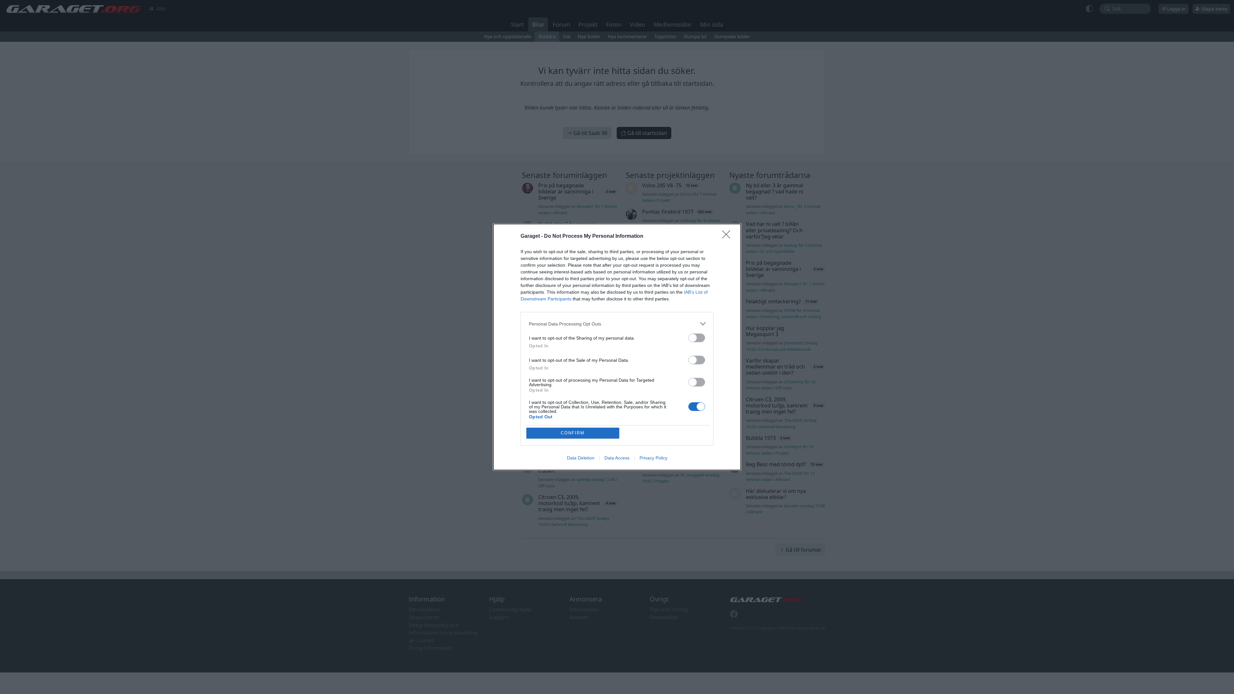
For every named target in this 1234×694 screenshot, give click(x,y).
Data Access (617, 457)
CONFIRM (573, 433)
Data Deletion (581, 457)
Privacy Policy (653, 457)
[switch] (696, 338)
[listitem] (617, 323)
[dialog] (617, 347)
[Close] (728, 236)
